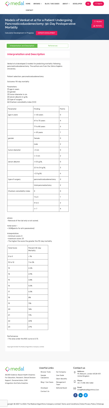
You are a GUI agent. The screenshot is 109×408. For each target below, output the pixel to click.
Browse (37, 4)
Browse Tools (46, 372)
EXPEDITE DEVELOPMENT (46, 33)
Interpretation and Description (22, 46)
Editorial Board (61, 388)
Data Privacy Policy (88, 404)
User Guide (60, 375)
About (65, 4)
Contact (29, 10)
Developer (77, 4)
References (52, 46)
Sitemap (100, 404)
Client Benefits (61, 379)
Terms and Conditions (70, 404)
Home (28, 4)
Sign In (99, 4)
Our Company (61, 372)
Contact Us (45, 391)
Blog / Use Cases (52, 4)
